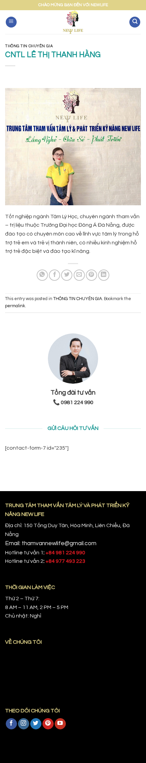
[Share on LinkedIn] (103, 275)
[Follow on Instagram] (23, 724)
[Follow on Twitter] (35, 724)
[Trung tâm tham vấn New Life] (73, 22)
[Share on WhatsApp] (42, 275)
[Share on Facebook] (54, 275)
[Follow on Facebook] (11, 724)
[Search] (134, 22)
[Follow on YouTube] (60, 724)
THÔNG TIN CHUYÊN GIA (29, 46)
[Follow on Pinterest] (48, 724)
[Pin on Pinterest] (91, 275)
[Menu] (11, 22)
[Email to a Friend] (79, 275)
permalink (15, 306)
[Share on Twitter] (66, 275)
